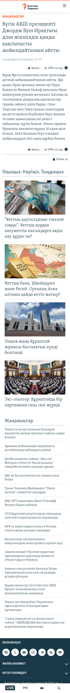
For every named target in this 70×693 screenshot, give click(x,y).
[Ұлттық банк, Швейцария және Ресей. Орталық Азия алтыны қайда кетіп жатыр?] (35, 261)
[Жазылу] (60, 652)
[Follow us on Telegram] (42, 652)
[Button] (33, 68)
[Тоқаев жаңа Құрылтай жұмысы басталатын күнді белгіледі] (35, 319)
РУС (25, 688)
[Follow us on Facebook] (6, 652)
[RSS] (51, 652)
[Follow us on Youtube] (24, 652)
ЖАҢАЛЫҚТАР (13, 17)
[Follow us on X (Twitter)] (15, 652)
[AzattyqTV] (42, 688)
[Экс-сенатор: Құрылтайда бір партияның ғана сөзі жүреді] (35, 377)
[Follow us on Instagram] (33, 652)
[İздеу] (59, 688)
